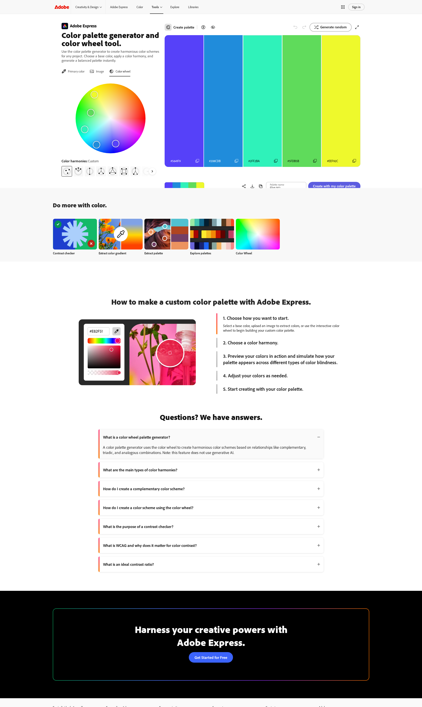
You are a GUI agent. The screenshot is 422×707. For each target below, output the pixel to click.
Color (139, 7)
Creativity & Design (86, 7)
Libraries (193, 7)
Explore (174, 7)
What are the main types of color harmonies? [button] (140, 469)
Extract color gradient (112, 253)
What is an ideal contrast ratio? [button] (128, 564)
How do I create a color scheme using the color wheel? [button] (148, 507)
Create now (75, 234)
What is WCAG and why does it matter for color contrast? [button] (150, 545)
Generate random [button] (333, 27)
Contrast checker (64, 253)
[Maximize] (356, 27)
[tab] (73, 71)
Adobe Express (119, 7)
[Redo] (304, 27)
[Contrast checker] (203, 27)
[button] (342, 7)
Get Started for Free (211, 657)
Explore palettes (200, 253)
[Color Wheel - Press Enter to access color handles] (110, 118)
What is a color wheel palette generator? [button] (136, 437)
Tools (155, 7)
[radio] (67, 171)
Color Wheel (244, 253)
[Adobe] (62, 7)
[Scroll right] (152, 171)
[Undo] (295, 27)
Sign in (356, 7)
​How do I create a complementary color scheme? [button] (144, 488)
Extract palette (153, 253)
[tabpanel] (110, 128)
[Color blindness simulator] (212, 27)
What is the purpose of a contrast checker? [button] (138, 526)
